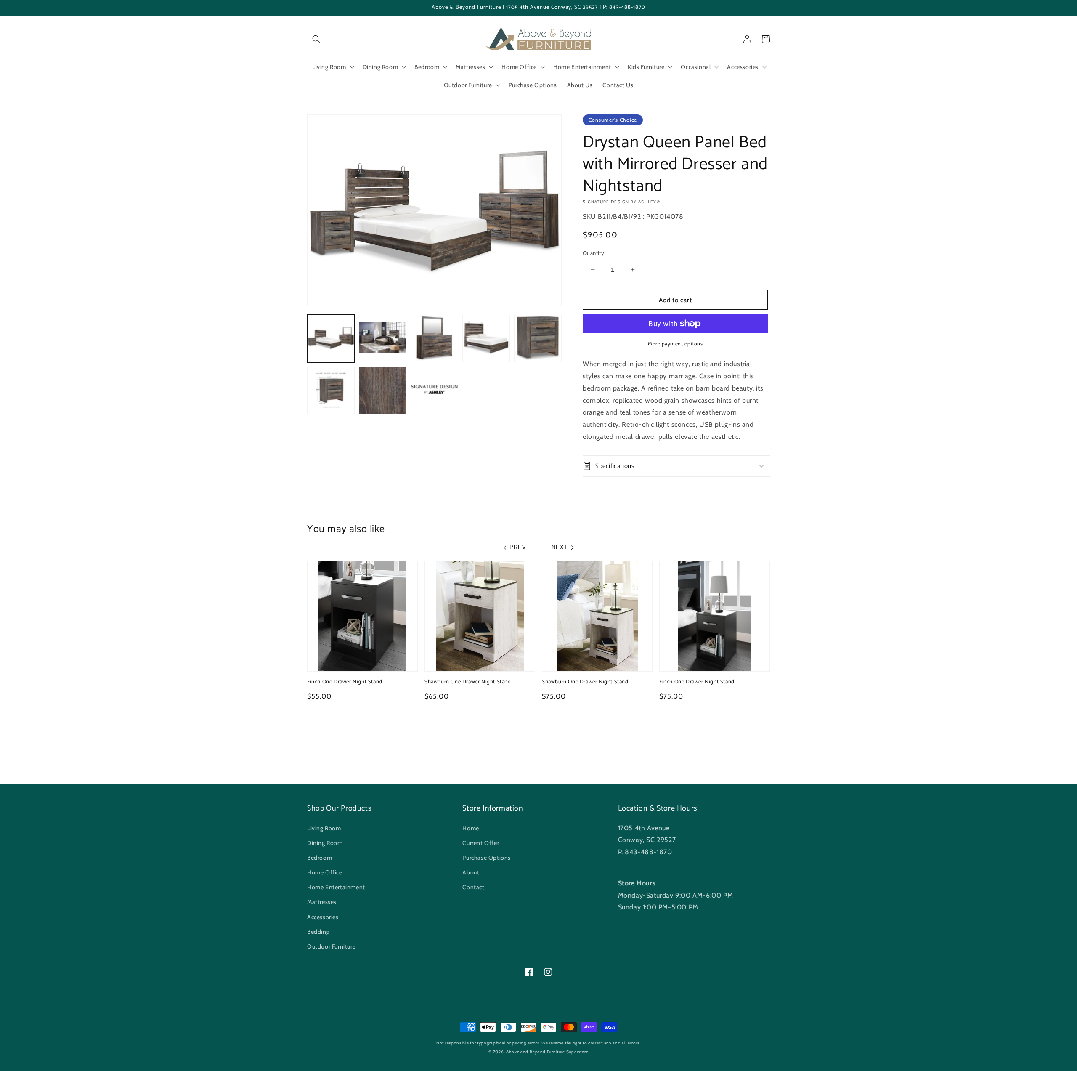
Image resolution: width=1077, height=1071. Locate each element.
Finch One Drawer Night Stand (344, 682)
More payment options (675, 343)
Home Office (324, 872)
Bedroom (319, 857)
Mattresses (322, 902)
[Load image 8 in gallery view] (434, 390)
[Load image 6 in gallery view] (331, 390)
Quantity (593, 253)
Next (560, 547)
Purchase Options (486, 857)
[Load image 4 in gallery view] (486, 338)
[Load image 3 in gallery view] (434, 338)
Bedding (318, 931)
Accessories (323, 917)
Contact (473, 887)
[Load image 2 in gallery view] (382, 338)
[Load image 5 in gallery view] (538, 338)
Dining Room (325, 843)
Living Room (324, 828)
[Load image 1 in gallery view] (331, 338)
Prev (517, 547)
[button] (316, 39)
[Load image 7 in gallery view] (382, 390)
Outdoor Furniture (331, 946)
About (470, 872)
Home (470, 828)
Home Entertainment (336, 887)
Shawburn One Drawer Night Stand (467, 682)
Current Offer (480, 843)
